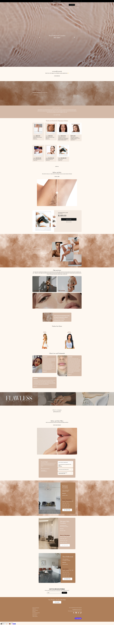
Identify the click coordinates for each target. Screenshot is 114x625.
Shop (51, 7)
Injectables (64, 7)
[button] (78, 5)
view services (57, 75)
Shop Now (34, 611)
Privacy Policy (34, 615)
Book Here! (60, 466)
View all (57, 166)
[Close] (81, 1)
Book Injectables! (57, 425)
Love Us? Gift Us (71, 4)
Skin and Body (56, 7)
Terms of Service (35, 616)
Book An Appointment (35, 607)
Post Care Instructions (36, 612)
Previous (39, 37)
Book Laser (57, 176)
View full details (69, 221)
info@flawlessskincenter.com (77, 609)
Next (74, 37)
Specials (40, 7)
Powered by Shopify (10, 622)
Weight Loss (71, 7)
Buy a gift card (57, 114)
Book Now (36, 94)
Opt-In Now (57, 602)
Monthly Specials (35, 610)
